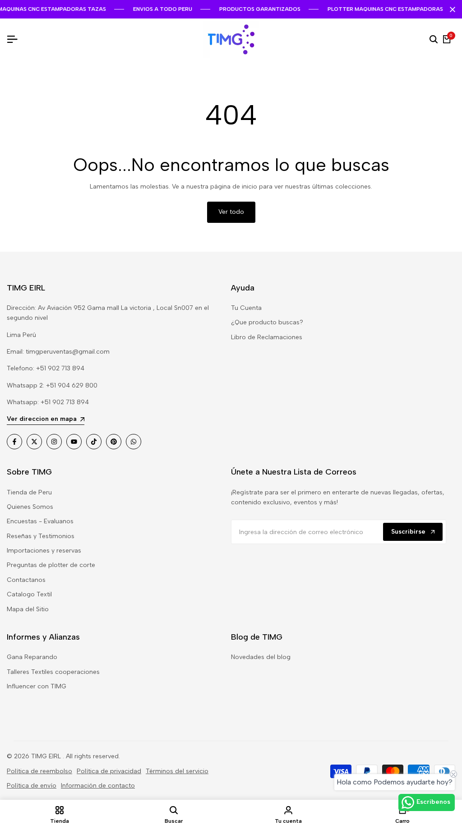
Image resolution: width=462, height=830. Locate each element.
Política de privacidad (109, 771)
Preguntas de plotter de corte (51, 565)
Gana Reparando (32, 657)
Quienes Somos (30, 507)
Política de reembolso (39, 771)
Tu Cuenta (246, 308)
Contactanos (26, 580)
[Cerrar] (450, 9)
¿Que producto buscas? (267, 322)
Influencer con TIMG (36, 686)
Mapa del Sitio (28, 609)
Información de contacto (98, 785)
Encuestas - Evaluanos (40, 521)
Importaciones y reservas (44, 550)
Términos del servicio (177, 771)
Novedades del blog (261, 657)
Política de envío (31, 785)
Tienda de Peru (29, 492)
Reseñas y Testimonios (40, 536)
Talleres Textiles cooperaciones (53, 672)
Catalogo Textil (29, 594)
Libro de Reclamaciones (266, 337)
